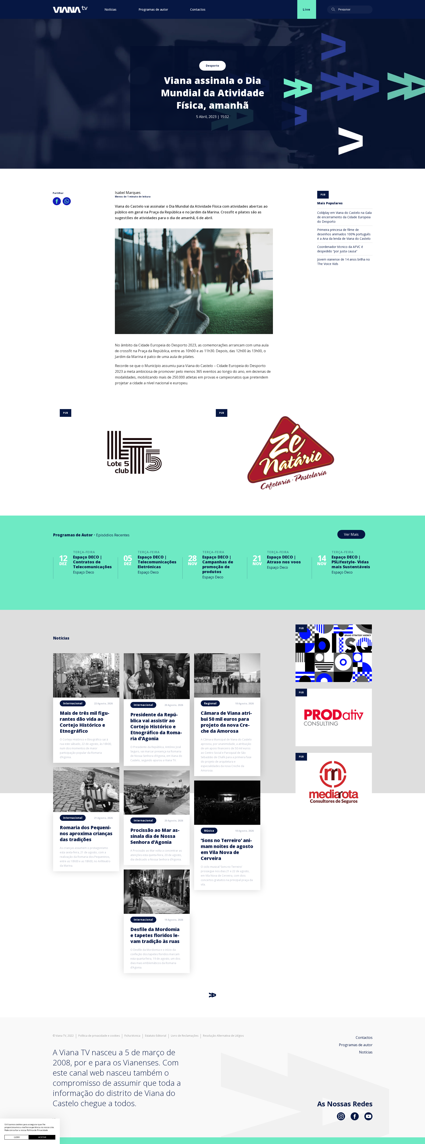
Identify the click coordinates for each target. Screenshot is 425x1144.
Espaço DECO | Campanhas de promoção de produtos (217, 564)
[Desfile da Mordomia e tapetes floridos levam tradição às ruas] (157, 912)
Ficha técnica (132, 1036)
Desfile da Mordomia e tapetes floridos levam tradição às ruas (155, 935)
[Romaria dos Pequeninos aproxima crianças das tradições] (86, 810)
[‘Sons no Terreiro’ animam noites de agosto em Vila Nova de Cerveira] (227, 823)
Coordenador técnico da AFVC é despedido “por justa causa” (340, 249)
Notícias (110, 9)
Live (307, 9)
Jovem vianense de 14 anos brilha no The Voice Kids (343, 261)
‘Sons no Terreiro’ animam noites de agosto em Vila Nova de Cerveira (227, 849)
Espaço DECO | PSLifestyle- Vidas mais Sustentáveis (351, 561)
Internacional (72, 703)
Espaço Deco (83, 572)
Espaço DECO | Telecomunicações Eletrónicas (157, 561)
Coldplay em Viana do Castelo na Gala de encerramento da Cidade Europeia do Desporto (344, 217)
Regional (210, 703)
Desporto (212, 66)
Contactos (197, 9)
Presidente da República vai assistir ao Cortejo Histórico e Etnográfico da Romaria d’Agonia (156, 726)
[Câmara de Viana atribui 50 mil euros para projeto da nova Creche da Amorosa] (227, 696)
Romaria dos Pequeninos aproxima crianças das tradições (86, 833)
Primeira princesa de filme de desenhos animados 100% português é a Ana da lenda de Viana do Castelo (344, 234)
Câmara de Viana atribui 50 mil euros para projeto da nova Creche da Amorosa (226, 722)
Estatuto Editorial (155, 1036)
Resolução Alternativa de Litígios (223, 1036)
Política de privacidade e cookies (99, 1036)
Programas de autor (153, 9)
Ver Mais (351, 534)
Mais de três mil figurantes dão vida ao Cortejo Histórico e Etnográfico (84, 722)
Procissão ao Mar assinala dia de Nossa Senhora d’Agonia (155, 836)
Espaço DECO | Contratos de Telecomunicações (92, 561)
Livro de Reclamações (184, 1036)
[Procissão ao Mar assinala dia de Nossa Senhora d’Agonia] (157, 813)
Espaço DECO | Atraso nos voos (284, 559)
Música (209, 831)
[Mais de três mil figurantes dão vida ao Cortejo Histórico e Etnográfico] (86, 696)
